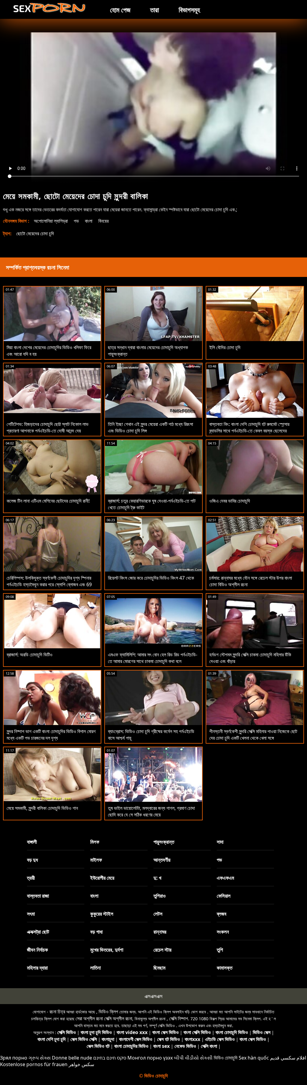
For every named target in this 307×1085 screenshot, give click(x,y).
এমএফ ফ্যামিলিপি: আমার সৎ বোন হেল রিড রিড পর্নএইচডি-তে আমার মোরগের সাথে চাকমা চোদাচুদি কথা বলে (152, 657)
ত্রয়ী (31, 877)
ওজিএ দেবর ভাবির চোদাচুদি (229, 501)
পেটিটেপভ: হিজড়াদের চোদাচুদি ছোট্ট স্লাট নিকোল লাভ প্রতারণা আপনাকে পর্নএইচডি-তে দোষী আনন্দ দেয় (47, 427)
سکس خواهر (81, 1064)
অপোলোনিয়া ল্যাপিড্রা (51, 221)
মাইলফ (96, 859)
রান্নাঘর (160, 931)
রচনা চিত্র (57, 1011)
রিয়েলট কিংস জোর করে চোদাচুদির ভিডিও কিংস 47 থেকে (151, 578)
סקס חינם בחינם (109, 1057)
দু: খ (157, 877)
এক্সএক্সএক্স (153, 996)
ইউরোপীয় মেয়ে (102, 877)
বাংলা (88, 221)
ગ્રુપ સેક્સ (39, 1057)
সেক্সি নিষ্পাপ (178, 1018)
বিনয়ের (103, 221)
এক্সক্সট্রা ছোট (38, 931)
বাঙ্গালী (32, 841)
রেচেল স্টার (162, 949)
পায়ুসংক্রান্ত (164, 841)
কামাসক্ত (224, 967)
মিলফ (94, 841)
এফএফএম (225, 877)
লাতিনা (95, 967)
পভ (76, 221)
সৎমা (31, 913)
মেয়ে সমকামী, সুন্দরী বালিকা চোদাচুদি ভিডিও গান (42, 808)
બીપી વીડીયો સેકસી (193, 1057)
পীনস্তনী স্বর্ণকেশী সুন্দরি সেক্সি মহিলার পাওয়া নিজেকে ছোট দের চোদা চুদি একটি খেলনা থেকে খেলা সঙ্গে (253, 734)
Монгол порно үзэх (150, 1057)
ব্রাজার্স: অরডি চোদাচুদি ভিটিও (29, 654)
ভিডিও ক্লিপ (108, 1011)
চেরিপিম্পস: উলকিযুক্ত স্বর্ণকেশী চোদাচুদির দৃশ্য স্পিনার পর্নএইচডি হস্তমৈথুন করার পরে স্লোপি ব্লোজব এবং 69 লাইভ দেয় (49, 584)
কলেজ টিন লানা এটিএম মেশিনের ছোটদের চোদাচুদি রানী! (48, 501)
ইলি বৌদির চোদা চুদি (224, 347)
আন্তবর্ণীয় (162, 859)
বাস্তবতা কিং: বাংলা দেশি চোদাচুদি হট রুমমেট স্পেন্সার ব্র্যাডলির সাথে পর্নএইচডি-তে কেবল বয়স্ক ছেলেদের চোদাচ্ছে (249, 431)
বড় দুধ (32, 859)
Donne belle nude (72, 1057)
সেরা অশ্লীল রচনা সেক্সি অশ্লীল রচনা (104, 1018)
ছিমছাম (159, 967)
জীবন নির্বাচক (37, 949)
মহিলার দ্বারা (37, 967)
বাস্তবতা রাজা (38, 895)
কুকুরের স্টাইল (101, 913)
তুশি (220, 949)
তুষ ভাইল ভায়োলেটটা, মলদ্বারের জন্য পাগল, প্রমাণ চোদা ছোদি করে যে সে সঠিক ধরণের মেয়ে (151, 811)
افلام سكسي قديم (288, 1057)
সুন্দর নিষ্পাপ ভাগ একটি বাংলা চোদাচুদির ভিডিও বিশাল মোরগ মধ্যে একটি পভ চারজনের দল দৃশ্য (51, 734)
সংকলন (223, 931)
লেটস (158, 913)
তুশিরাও (159, 895)
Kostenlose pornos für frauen (33, 1064)
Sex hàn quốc (254, 1057)
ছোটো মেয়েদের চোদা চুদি (35, 233)
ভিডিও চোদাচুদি (225, 1057)
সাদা (220, 841)
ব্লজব (221, 913)
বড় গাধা (96, 931)
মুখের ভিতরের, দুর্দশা (106, 949)
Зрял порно (13, 1057)
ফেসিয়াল (224, 895)
